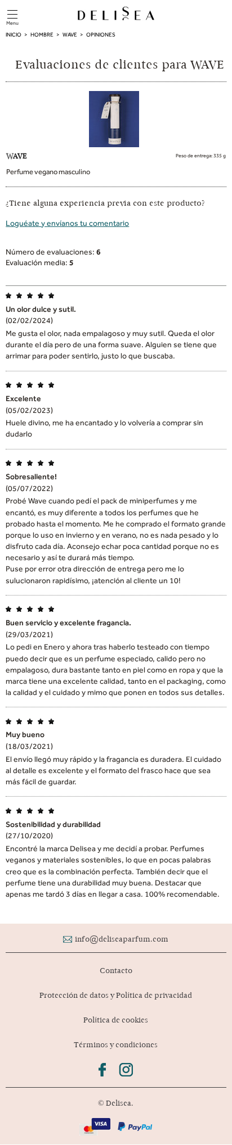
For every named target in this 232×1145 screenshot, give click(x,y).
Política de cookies (115, 1020)
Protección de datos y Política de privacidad (115, 995)
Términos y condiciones (116, 1044)
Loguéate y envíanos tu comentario (67, 223)
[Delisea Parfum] (115, 14)
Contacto (116, 970)
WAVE (16, 156)
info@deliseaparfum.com (121, 939)
